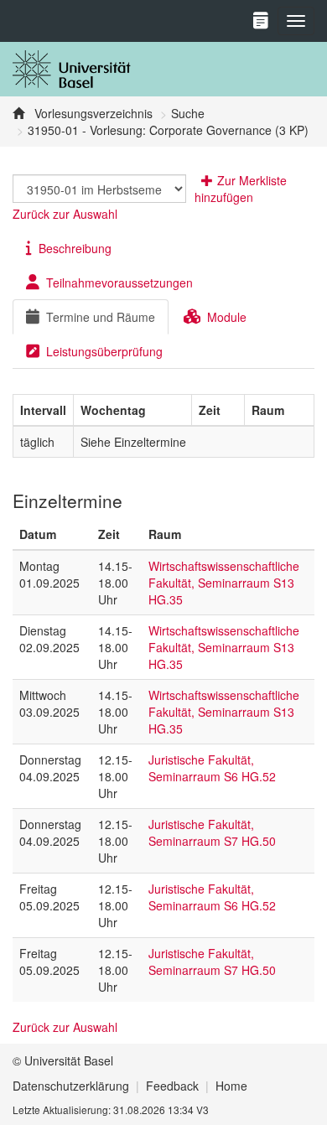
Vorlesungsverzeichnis (92, 113)
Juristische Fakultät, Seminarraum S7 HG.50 (212, 832)
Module (227, 316)
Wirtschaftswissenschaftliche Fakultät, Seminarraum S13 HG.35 (223, 582)
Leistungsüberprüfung (104, 351)
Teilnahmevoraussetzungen (119, 282)
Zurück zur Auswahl (65, 213)
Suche (188, 113)
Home (231, 1085)
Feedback (172, 1085)
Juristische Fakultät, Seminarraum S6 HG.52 (212, 768)
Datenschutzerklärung (71, 1085)
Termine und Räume (100, 316)
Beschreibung (75, 248)
